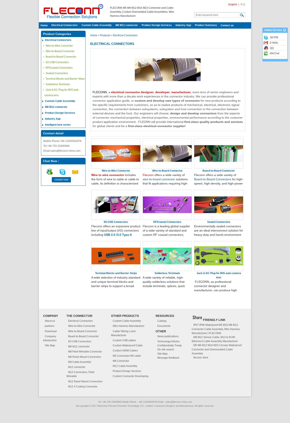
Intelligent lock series (58, 124)
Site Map (50, 345)
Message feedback (168, 357)
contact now (61, 179)
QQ (272, 48)
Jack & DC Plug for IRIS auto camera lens (61, 92)
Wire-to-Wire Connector (59, 45)
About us (50, 320)
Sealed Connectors (57, 73)
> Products (104, 35)
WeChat (274, 53)
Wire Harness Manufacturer (128, 326)
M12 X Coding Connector (82, 386)
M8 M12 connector (126, 25)
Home (44, 25)
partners (49, 326)
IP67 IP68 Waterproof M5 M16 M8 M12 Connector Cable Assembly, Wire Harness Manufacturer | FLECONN (216, 328)
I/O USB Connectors (57, 62)
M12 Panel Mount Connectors (85, 381)
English (232, 4)
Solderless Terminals (58, 84)
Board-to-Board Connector (61, 56)
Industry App (183, 25)
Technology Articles (168, 341)
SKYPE (274, 37)
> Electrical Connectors (124, 35)
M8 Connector (121, 360)
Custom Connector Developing (130, 376)
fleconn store (200, 357)
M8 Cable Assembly (79, 362)
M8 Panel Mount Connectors (84, 356)
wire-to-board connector (159, 179)
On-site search (165, 349)
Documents (163, 326)
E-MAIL (274, 42)
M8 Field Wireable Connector (85, 351)
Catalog (161, 320)
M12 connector (76, 367)
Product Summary (206, 25)
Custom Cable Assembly (97, 25)
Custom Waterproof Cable (128, 345)
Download (51, 331)
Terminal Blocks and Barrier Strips (65, 78)
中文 (242, 4)
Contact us (227, 25)
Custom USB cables (124, 340)
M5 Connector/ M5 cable (127, 355)
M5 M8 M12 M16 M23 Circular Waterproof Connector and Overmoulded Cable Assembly (217, 349)
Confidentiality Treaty (169, 345)
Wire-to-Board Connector (60, 51)
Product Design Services (157, 25)
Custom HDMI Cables (125, 350)
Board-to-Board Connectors (212, 179)
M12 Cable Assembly (125, 366)
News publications (168, 336)
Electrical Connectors (64, 25)
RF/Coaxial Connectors (59, 67)
